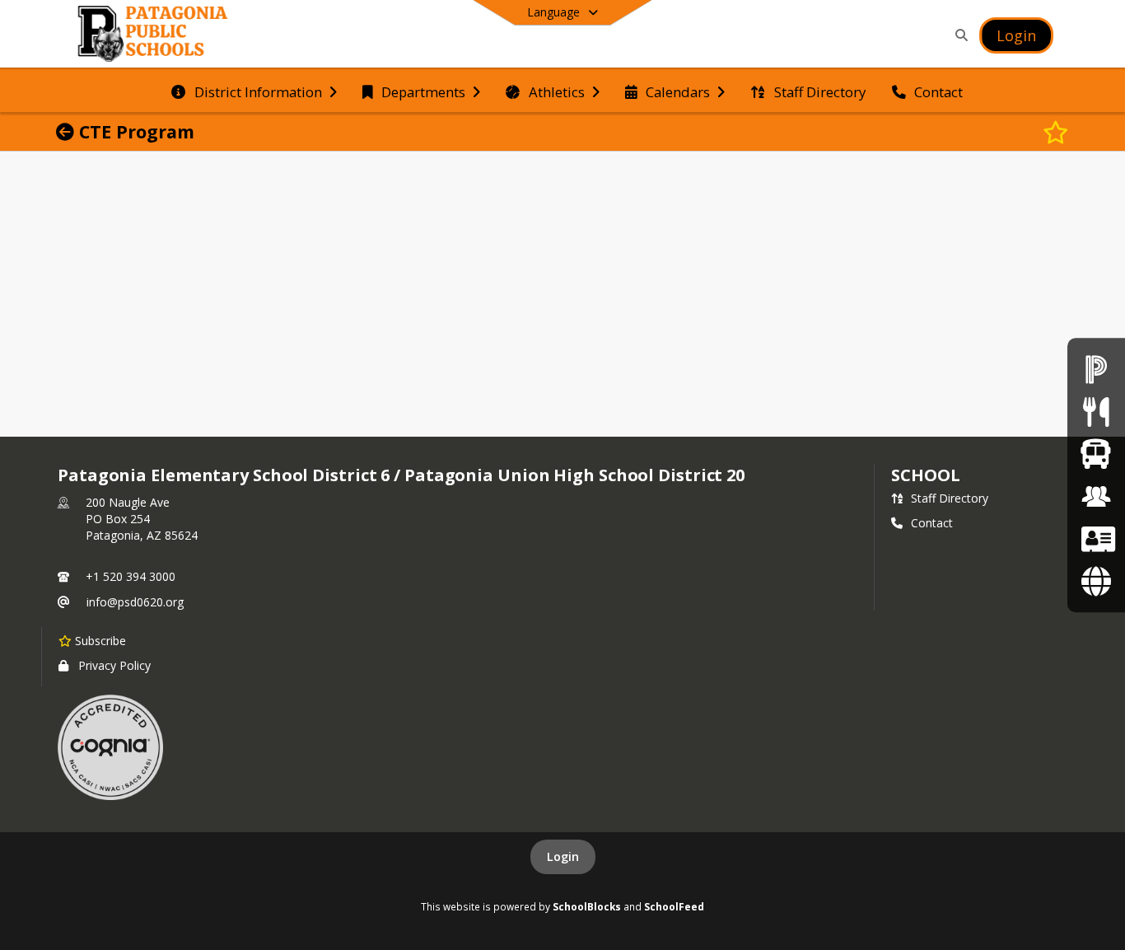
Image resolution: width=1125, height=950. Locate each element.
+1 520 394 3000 (130, 576)
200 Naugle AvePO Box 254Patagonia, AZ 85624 (142, 518)
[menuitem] (253, 90)
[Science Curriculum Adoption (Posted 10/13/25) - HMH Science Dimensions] (1095, 580)
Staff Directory (949, 498)
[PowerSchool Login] (1096, 369)
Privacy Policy (114, 665)
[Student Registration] (1096, 538)
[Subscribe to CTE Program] (1056, 132)
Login (563, 856)
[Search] (958, 35)
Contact (932, 523)
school (925, 475)
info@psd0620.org (135, 602)
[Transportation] (1095, 453)
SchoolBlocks (587, 906)
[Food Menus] (1095, 411)
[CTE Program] (67, 132)
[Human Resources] (1096, 496)
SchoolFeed (674, 906)
